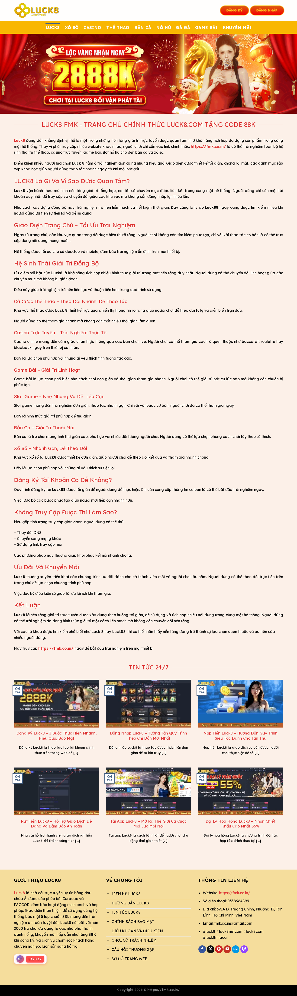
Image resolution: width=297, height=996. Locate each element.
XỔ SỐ (72, 27)
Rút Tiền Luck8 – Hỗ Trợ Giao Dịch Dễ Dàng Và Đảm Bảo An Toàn (56, 824)
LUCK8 (52, 27)
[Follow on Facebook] (202, 949)
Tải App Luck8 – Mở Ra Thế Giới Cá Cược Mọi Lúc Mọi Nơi (148, 824)
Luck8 (19, 892)
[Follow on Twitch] (244, 949)
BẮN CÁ (142, 27)
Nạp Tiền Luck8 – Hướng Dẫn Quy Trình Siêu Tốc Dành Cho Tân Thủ (240, 736)
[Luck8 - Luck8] (37, 10)
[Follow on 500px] (235, 949)
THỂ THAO (117, 27)
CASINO (92, 27)
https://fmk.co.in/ (234, 892)
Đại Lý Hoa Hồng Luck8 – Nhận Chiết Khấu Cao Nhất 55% (240, 824)
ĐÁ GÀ (183, 27)
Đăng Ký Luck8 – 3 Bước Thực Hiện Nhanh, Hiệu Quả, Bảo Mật (56, 736)
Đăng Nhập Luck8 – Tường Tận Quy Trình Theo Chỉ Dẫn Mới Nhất (148, 736)
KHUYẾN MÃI (237, 27)
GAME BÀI (206, 27)
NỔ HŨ (163, 27)
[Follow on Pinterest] (219, 949)
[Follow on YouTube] (227, 949)
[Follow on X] (210, 949)
